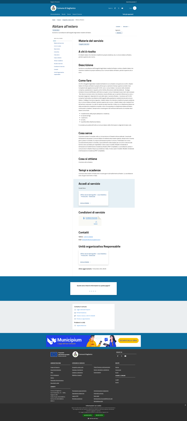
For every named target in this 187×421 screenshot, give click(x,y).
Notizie (117, 367)
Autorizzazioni (97, 372)
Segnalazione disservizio (78, 393)
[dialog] (93, 412)
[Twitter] (118, 8)
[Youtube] (121, 8)
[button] (93, 418)
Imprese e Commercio (77, 370)
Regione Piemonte (55, 2)
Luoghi (117, 380)
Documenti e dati (55, 383)
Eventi (117, 382)
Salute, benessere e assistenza (101, 370)
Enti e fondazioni (55, 375)
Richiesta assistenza (77, 399)
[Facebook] (114, 8)
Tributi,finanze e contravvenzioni (102, 367)
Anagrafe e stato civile (68, 20)
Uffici (52, 372)
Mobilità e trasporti (77, 375)
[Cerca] (134, 8)
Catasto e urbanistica (77, 372)
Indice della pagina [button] (58, 38)
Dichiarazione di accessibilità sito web (103, 399)
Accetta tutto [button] (88, 415)
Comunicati (118, 370)
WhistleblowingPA (98, 401)
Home (53, 20)
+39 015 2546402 (88, 237)
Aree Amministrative (56, 370)
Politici (52, 378)
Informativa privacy (98, 393)
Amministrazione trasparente (101, 391)
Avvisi (116, 372)
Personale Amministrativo (57, 380)
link (107, 412)
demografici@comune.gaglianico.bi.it (91, 240)
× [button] (185, 405)
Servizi (59, 20)
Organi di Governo (55, 367)
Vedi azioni (125, 26)
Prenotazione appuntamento (79, 391)
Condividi (118, 26)
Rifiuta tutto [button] (99, 415)
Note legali (96, 396)
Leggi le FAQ (75, 396)
